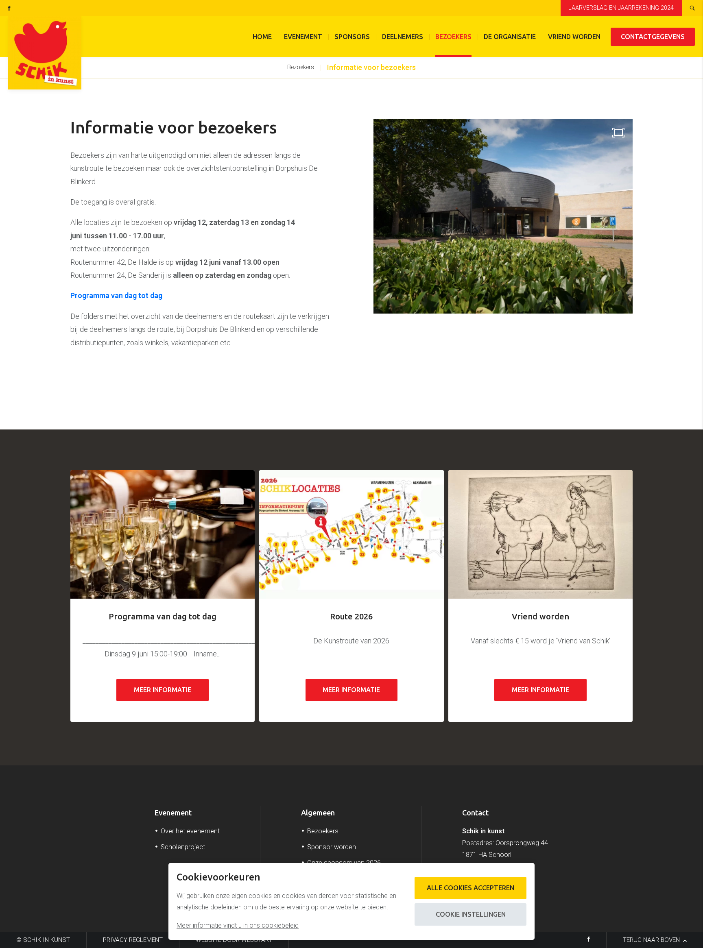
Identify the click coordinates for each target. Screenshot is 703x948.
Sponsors (352, 36)
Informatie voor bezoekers (371, 67)
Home (262, 36)
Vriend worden (574, 36)
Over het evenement (190, 831)
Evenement (303, 36)
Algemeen (318, 813)
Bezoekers (453, 36)
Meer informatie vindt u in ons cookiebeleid (238, 925)
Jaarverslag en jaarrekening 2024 (621, 7)
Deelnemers (402, 36)
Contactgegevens (653, 36)
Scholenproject (183, 847)
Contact (475, 813)
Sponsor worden (331, 847)
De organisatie (510, 36)
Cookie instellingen (471, 914)
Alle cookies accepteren (470, 887)
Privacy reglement (133, 940)
